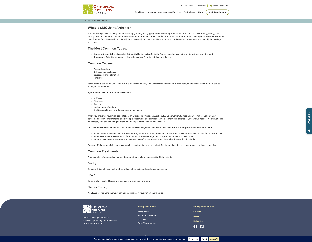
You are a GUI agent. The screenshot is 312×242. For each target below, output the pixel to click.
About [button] (200, 12)
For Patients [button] (189, 12)
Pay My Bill (201, 6)
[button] (227, 6)
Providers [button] (139, 12)
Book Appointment (217, 12)
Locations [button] (151, 12)
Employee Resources (203, 206)
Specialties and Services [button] (169, 12)
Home (87, 21)
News (196, 216)
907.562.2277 (187, 6)
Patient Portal (218, 6)
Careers (197, 211)
